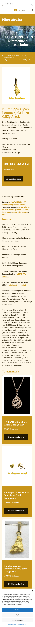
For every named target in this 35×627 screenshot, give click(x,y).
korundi (25, 210)
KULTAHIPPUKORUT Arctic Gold (17, 56)
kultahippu (6, 212)
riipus (4, 215)
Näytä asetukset (17, 620)
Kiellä (17, 615)
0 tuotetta (25, 10)
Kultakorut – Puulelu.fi (17, 285)
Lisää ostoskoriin (13, 178)
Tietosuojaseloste (21, 624)
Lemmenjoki (23, 212)
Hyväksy (17, 610)
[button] (32, 591)
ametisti (5, 210)
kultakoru (14, 212)
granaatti (18, 210)
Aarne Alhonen (24, 207)
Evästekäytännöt (12, 624)
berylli (11, 210)
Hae (30, 4)
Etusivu (4, 56)
